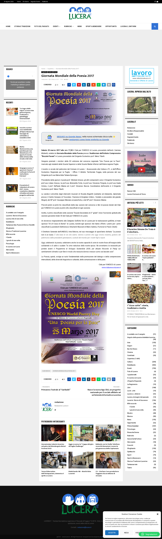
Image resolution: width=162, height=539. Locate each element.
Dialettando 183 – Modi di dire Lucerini (80, 472)
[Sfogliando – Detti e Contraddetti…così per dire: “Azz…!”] (149, 267)
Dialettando (10, 222)
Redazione (131, 128)
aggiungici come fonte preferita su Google (89, 140)
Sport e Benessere (12, 253)
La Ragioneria (132, 384)
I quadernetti (131, 375)
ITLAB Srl (102, 537)
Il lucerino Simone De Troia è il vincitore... (141, 230)
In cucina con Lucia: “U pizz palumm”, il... (149, 257)
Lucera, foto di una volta (14, 219)
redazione (44, 79)
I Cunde (8, 237)
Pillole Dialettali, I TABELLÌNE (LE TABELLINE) (133, 257)
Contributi (130, 355)
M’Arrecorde (10, 234)
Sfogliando (10, 228)
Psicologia (10, 243)
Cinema (130, 352)
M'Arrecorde (131, 403)
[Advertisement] (81, 46)
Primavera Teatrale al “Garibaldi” (56, 389)
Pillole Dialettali (133, 426)
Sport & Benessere (93, 26)
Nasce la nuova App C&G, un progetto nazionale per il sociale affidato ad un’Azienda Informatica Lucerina (104, 392)
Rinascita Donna (133, 432)
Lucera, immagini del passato (138, 397)
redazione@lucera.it (84, 527)
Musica (130, 416)
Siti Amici (130, 143)
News (79, 26)
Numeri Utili (131, 191)
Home (19, 1)
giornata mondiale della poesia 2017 (64, 371)
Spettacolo (131, 451)
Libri (128, 387)
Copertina (44, 72)
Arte (128, 342)
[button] (157, 514)
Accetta (111, 533)
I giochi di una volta (13, 240)
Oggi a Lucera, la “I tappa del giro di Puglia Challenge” (81, 445)
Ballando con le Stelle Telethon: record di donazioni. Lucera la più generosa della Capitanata (108, 446)
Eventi (55, 26)
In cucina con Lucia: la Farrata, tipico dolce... (134, 276)
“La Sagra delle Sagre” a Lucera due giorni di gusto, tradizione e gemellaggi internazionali (27, 113)
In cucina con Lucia (13, 247)
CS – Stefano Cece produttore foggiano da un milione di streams (107, 473)
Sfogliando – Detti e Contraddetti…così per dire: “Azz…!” (149, 277)
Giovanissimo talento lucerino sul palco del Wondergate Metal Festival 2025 (53, 446)
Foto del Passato (41, 26)
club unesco (46, 371)
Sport (129, 455)
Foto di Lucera (132, 371)
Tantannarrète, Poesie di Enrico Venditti (20, 225)
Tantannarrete (132, 464)
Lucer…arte (131, 391)
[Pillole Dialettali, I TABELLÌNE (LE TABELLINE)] (134, 248)
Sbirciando (10, 250)
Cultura (50, 72)
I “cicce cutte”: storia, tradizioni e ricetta (137, 307)
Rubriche (68, 26)
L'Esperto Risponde (134, 381)
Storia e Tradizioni (22, 26)
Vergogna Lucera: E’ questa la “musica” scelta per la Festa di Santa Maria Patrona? (27, 172)
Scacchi (130, 445)
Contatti (130, 134)
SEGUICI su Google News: (69, 137)
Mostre (129, 413)
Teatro (129, 468)
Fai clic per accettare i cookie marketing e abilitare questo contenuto (20, 84)
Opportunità (110, 26)
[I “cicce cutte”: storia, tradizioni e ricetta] (141, 293)
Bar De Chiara (132, 349)
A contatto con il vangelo (15, 212)
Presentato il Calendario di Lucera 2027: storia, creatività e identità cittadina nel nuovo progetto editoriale (27, 190)
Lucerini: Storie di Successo (16, 216)
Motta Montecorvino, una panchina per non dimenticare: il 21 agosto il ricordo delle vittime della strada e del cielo (26, 153)
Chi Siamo (26, 1)
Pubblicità (45, 1)
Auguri (129, 346)
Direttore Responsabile (135, 131)
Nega (126, 533)
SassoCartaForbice (134, 439)
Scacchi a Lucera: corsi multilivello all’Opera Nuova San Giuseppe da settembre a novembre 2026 (27, 132)
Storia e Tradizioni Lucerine (16, 231)
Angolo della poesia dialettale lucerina (141, 337)
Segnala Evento (35, 1)
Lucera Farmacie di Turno (136, 194)
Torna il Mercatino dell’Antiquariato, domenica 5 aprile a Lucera (52, 473)
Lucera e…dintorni (128, 26)
